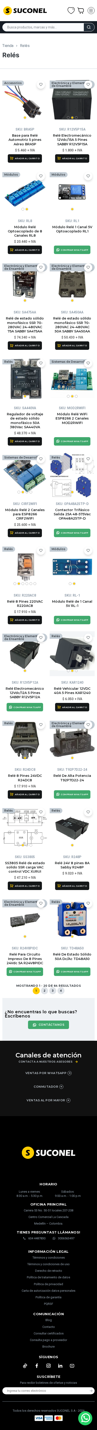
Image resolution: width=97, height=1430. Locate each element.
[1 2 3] (72, 100)
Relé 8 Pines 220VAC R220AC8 (25, 603)
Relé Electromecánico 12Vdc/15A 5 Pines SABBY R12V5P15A (72, 139)
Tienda (7, 45)
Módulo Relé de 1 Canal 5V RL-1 (72, 603)
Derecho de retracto (48, 1270)
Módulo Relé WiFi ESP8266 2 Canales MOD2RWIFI (72, 418)
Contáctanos (52, 1024)
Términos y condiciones (48, 1257)
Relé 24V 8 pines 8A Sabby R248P (72, 865)
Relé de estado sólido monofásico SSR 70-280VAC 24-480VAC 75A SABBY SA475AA (25, 324)
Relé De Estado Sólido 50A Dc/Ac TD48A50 (72, 956)
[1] (24, 100)
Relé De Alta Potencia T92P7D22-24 (72, 778)
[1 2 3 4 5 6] (24, 566)
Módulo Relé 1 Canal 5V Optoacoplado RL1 (72, 229)
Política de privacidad (48, 1284)
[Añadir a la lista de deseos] (41, 85)
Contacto (48, 1327)
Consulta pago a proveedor (48, 1340)
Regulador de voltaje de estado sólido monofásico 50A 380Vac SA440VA (25, 420)
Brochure (48, 1346)
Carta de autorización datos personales (48, 1290)
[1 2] (24, 192)
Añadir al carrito (27, 158)
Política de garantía (48, 1297)
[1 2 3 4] (24, 475)
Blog (48, 1320)
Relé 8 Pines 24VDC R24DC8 (25, 778)
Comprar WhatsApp (74, 250)
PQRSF (48, 1304)
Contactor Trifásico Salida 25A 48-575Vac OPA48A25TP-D (72, 514)
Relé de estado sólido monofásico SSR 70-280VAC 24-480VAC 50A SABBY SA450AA (72, 324)
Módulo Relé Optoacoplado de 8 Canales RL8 (25, 231)
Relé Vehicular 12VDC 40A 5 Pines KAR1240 (72, 690)
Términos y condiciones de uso (48, 1264)
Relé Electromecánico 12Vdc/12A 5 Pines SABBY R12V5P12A (25, 692)
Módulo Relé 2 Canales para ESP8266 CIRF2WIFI (25, 514)
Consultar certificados (49, 1333)
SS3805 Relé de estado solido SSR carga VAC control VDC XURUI (25, 867)
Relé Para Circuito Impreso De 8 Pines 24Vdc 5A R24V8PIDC (25, 958)
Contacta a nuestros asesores (46, 1061)
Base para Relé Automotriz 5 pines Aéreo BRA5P (24, 139)
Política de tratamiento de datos (48, 1277)
